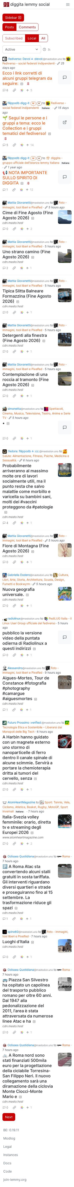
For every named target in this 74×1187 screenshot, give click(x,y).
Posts (9, 27)
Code (7, 1171)
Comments (27, 27)
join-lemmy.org (15, 1180)
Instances (10, 1155)
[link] (14, 90)
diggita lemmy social (30, 4)
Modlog (9, 1138)
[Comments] (65, 77)
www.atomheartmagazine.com (22, 837)
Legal (7, 1146)
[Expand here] (65, 217)
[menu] (68, 4)
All (43, 38)
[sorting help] (44, 49)
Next (9, 1117)
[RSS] (49, 49)
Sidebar (11, 17)
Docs (7, 1163)
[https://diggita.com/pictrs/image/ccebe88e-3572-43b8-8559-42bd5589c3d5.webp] (65, 122)
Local (32, 38)
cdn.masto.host (12, 222)
